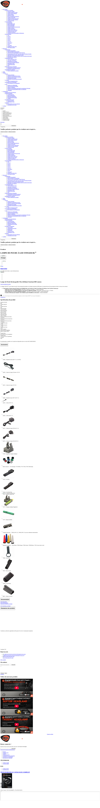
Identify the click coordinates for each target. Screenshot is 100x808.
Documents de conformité (7, 757)
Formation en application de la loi (13, 68)
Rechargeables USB (11, 23)
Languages (2, 107)
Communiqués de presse (11, 228)
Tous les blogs (10, 227)
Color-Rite (9, 45)
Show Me (13, 664)
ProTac (9, 36)
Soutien (4, 199)
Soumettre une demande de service (13, 75)
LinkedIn (9, 749)
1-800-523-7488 (6, 762)
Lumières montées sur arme (12, 12)
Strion (8, 44)
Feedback (2, 674)
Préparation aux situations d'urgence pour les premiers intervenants (19, 56)
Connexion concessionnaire (8, 756)
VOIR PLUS (2, 297)
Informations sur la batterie (12, 61)
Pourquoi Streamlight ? (11, 50)
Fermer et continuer (4, 131)
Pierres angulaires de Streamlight (13, 51)
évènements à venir (10, 101)
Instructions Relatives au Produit (6, 603)
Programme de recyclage (11, 104)
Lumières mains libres (11, 155)
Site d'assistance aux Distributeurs (13, 83)
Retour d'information (11, 95)
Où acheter (2, 122)
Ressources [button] (5, 48)
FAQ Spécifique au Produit (5, 605)
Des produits (5, 135)
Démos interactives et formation (11, 66)
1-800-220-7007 (6, 768)
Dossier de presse (10, 100)
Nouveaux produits (10, 11)
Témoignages (9, 230)
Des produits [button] (5, 9)
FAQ (8, 65)
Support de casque (10, 15)
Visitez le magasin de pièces (12, 81)
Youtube (6, 749)
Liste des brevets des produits (12, 86)
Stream (9, 40)
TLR (8, 35)
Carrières (9, 98)
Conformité (9, 90)
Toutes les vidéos (50, 734)
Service (6, 73)
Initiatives (7, 102)
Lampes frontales (10, 14)
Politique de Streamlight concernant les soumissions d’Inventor (18, 88)
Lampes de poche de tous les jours (13, 26)
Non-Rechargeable (10, 25)
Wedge (9, 39)
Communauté (5, 218)
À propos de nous (10, 94)
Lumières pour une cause (12, 31)
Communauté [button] (5, 91)
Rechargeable (9, 22)
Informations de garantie (11, 78)
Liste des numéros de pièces (5, 284)
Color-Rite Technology (11, 60)
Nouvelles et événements (9, 99)
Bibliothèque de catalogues (10, 69)
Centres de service (6, 754)
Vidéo (4, 71)
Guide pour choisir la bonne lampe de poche (15, 55)
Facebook (3, 749)
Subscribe (13, 748)
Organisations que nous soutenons (13, 103)
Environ (4, 751)
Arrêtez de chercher (12, 131)
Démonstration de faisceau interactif (13, 67)
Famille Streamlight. (8, 93)
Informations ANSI (10, 63)
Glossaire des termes (11, 64)
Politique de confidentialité (12, 85)
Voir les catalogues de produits (13, 70)
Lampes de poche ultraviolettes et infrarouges (15, 33)
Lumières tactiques (10, 27)
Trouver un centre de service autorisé (14, 203)
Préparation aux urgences (12, 57)
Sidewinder (9, 42)
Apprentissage (7, 49)
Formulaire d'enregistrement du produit (14, 79)
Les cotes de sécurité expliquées (13, 62)
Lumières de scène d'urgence (12, 19)
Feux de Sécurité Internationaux (13, 16)
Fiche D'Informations (4, 602)
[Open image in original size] (19, 7)
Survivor (9, 41)
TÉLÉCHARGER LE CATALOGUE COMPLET (15, 772)
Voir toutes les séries (11, 47)
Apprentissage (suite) (9, 58)
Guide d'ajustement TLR (11, 59)
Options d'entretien (10, 74)
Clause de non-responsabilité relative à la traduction (16, 89)
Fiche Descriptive (3, 601)
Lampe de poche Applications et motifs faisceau (16, 52)
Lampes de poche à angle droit (13, 18)
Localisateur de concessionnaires (9, 755)
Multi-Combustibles (11, 24)
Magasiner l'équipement (11, 96)
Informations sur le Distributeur (10, 82)
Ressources (5, 175)
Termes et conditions (11, 87)
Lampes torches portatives (12, 13)
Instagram (13, 749)
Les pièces (7, 80)
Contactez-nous (5, 752)
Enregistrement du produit (12, 97)
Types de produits (8, 21)
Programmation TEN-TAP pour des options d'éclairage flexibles (19, 180)
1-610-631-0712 (6, 769)
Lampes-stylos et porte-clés (12, 30)
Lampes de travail (10, 20)
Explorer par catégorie (9, 10)
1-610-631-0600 (6, 763)
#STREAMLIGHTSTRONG (10, 92)
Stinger (9, 37)
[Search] (0, 123)
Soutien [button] (4, 72)
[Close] (0, 791)
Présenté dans (9, 229)
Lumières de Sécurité (11, 17)
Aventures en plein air (11, 32)
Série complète (3, 659)
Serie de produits (8, 34)
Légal (6, 84)
